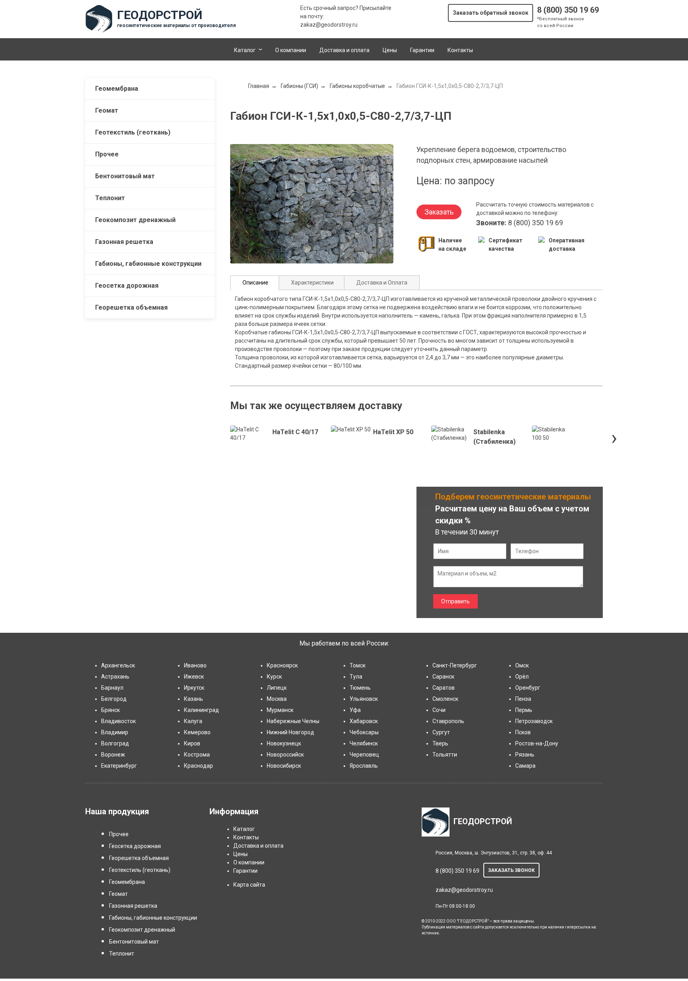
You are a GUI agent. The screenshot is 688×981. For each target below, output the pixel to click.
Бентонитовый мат (125, 176)
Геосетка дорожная (126, 285)
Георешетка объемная (131, 307)
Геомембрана (116, 88)
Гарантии (422, 50)
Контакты (460, 50)
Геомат (106, 110)
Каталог (245, 50)
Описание (255, 282)
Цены (390, 50)
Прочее (107, 154)
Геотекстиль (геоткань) (132, 132)
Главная (258, 86)
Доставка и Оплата (381, 282)
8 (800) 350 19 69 (568, 10)
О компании (290, 50)
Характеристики (312, 282)
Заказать (438, 212)
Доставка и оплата (344, 50)
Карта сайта (249, 885)
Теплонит (110, 198)
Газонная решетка (124, 242)
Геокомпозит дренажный (135, 220)
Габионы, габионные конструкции (148, 263)
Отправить (455, 601)
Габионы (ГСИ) (299, 86)
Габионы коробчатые (357, 86)
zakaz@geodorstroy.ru (329, 24)
